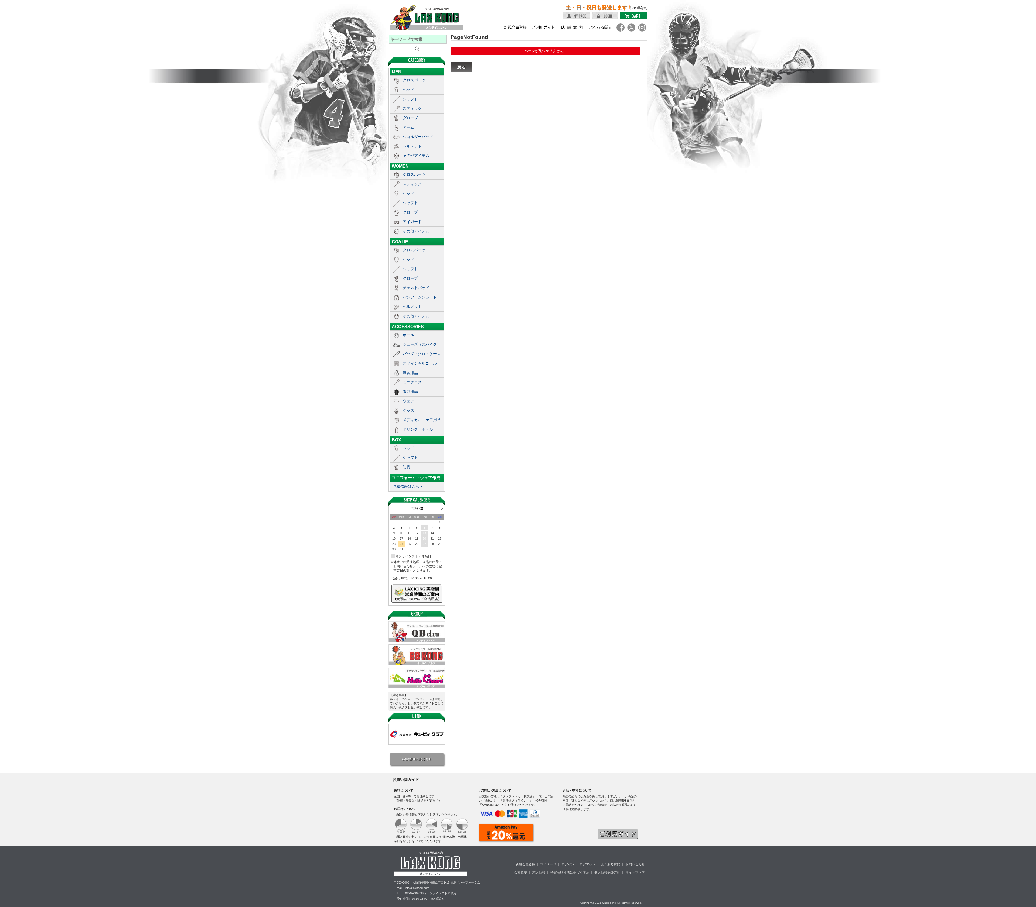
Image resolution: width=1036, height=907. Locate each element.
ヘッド (408, 89)
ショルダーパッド (418, 137)
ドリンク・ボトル (418, 429)
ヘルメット (412, 146)
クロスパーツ (414, 80)
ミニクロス (412, 382)
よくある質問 (610, 864)
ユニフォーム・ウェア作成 (416, 478)
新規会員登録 (525, 864)
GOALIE (400, 241)
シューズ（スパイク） (422, 344)
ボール (408, 335)
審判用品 (410, 391)
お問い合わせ (635, 864)
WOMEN (400, 166)
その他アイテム (416, 155)
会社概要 (520, 872)
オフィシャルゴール (420, 363)
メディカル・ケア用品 (422, 420)
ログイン (567, 864)
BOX (396, 439)
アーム (408, 127)
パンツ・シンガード (420, 297)
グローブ (410, 118)
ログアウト (588, 864)
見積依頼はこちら (408, 486)
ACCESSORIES (408, 326)
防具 (406, 467)
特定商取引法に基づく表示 (569, 872)
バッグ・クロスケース (422, 354)
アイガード (412, 221)
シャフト (410, 99)
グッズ (408, 410)
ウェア (408, 401)
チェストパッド (416, 288)
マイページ (548, 864)
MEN (396, 71)
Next (442, 508)
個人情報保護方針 (607, 872)
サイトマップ (635, 872)
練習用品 (410, 372)
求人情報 (538, 872)
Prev (391, 508)
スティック (412, 108)
